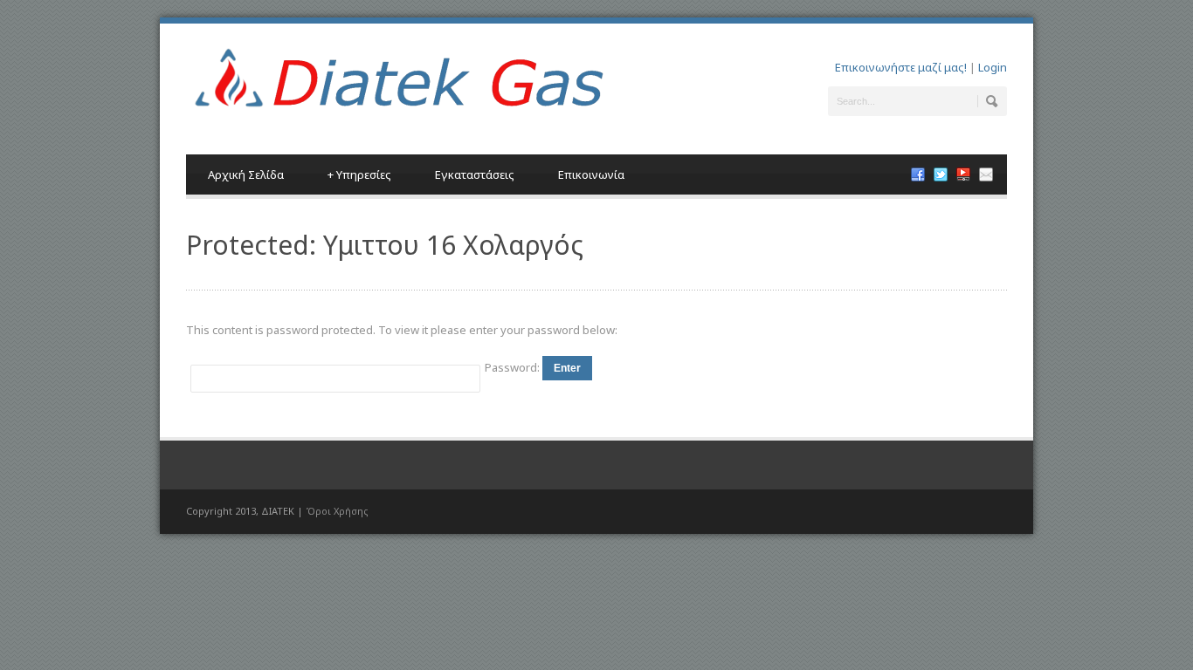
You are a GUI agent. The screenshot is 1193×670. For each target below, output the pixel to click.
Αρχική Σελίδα (246, 174)
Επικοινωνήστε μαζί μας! (901, 67)
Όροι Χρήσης (337, 510)
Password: (513, 367)
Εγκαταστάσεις (474, 174)
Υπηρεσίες (359, 174)
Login (992, 67)
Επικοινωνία (591, 174)
